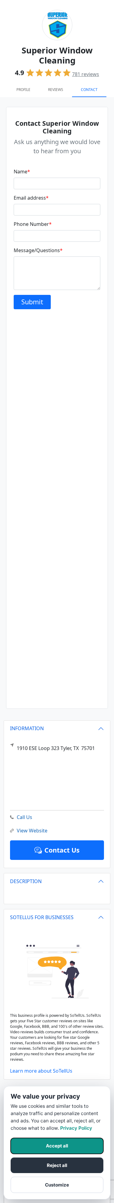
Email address (31, 197)
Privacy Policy (76, 1128)
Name (22, 171)
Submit (32, 301)
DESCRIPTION (26, 881)
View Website (32, 830)
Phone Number (33, 224)
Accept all (57, 1146)
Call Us (24, 817)
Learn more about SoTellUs (41, 1070)
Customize (57, 1185)
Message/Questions (38, 250)
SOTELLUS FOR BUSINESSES (42, 917)
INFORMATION (27, 728)
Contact (89, 89)
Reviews (55, 89)
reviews (85, 74)
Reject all (57, 1165)
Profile (23, 89)
